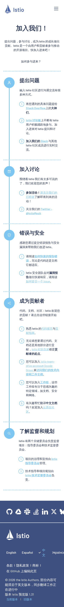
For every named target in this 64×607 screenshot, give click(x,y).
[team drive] (18, 511)
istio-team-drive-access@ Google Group (40, 366)
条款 (9, 565)
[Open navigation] (56, 9)
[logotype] (18, 538)
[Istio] (26, 10)
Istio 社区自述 (40, 349)
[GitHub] (9, 511)
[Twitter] (53, 511)
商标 (35, 565)
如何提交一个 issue (38, 281)
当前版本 (12, 599)
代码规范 (47, 328)
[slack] (27, 511)
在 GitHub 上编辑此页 (21, 571)
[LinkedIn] (45, 511)
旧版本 (28, 599)
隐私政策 (22, 565)
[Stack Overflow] (36, 511)
